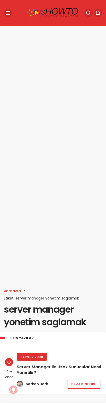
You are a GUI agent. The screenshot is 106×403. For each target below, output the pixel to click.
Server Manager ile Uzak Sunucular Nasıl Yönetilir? (59, 370)
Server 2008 (32, 357)
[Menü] (8, 13)
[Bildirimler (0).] (98, 13)
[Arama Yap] (88, 13)
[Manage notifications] (13, 390)
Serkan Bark (37, 384)
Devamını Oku (84, 384)
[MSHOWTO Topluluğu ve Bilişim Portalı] (53, 12)
